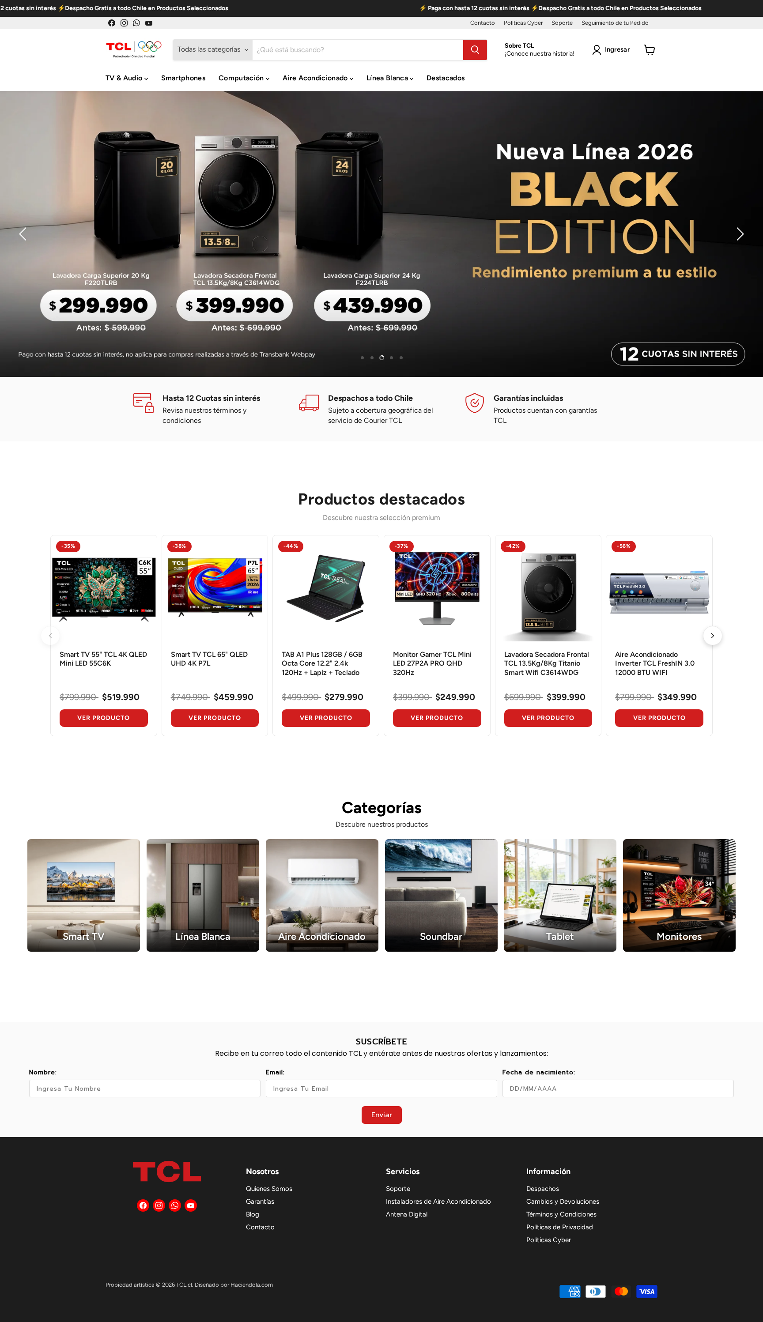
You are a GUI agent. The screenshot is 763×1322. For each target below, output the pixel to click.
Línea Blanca (388, 78)
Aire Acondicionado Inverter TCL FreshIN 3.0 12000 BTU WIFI (655, 663)
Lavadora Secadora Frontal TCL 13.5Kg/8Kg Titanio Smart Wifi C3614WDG (546, 663)
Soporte (562, 23)
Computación (242, 78)
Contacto (482, 23)
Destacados (446, 78)
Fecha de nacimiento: (538, 1072)
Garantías (260, 1201)
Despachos (542, 1189)
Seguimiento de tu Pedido (615, 23)
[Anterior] (50, 635)
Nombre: (43, 1072)
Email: (275, 1072)
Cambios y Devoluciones (562, 1201)
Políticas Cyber (523, 23)
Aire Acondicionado (316, 78)
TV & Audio (125, 78)
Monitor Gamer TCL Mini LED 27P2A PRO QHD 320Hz (432, 663)
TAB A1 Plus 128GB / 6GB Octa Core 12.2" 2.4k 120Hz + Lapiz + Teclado (322, 663)
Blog (252, 1214)
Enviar (381, 1115)
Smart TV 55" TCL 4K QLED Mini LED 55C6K (103, 659)
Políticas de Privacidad (559, 1227)
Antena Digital (406, 1214)
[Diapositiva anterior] (24, 234)
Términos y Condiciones (561, 1214)
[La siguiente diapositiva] (739, 234)
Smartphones (183, 78)
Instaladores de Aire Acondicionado (438, 1201)
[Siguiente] (712, 635)
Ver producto (103, 718)
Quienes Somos (269, 1189)
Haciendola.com (251, 1284)
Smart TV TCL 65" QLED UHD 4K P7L (209, 659)
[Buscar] (475, 50)
